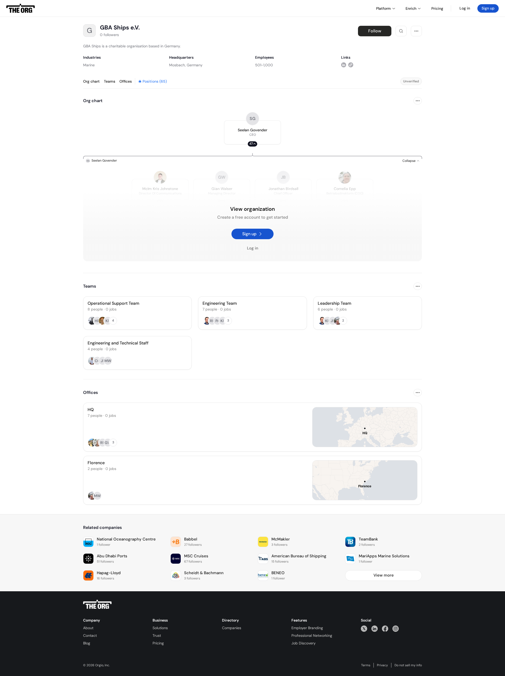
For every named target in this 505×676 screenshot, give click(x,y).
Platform (383, 8)
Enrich (411, 8)
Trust (157, 635)
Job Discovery (303, 643)
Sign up (488, 8)
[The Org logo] (97, 604)
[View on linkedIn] (343, 64)
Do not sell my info (408, 665)
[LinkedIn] (374, 628)
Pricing (158, 643)
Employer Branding (307, 627)
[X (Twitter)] (364, 628)
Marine (89, 65)
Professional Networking (311, 635)
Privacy (382, 665)
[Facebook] (385, 628)
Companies (231, 627)
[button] (252, 132)
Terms (365, 665)
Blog (86, 643)
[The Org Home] (20, 8)
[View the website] (350, 64)
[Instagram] (395, 628)
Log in (464, 8)
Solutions (160, 627)
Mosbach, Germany (186, 65)
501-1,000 (264, 65)
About (88, 627)
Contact (90, 635)
